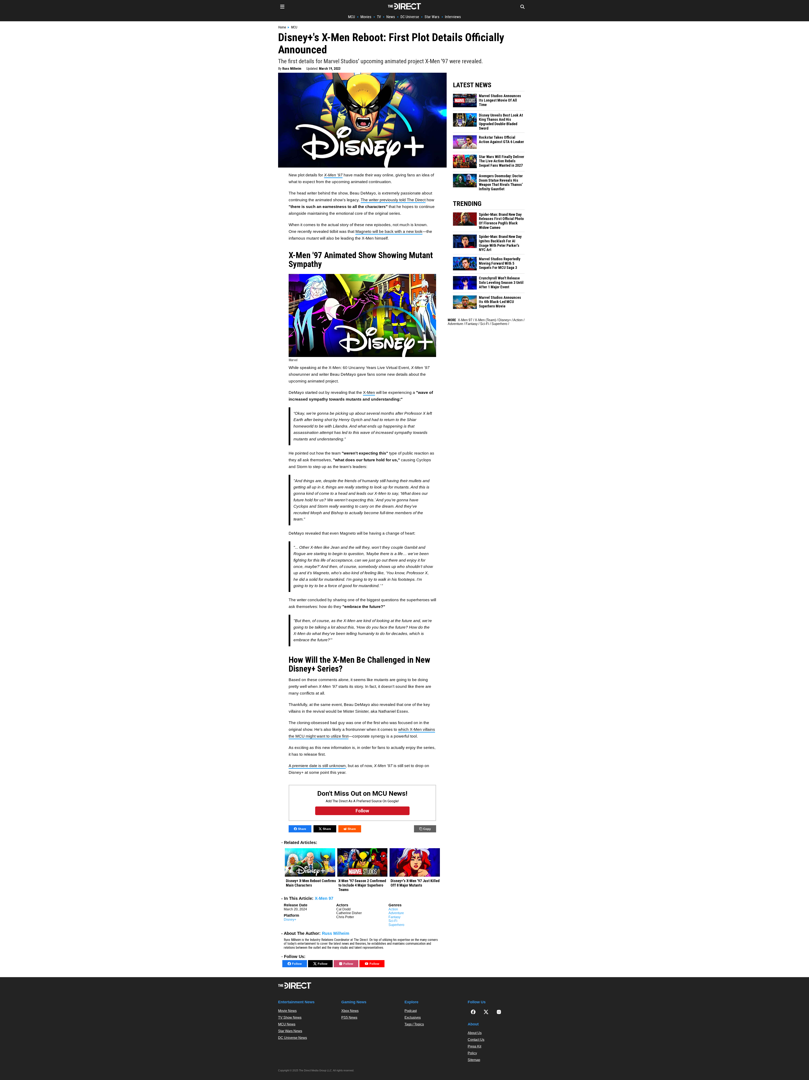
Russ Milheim (291, 69)
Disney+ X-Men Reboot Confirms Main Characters (311, 883)
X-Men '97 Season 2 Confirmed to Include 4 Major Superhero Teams (362, 885)
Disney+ (290, 919)
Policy (472, 1053)
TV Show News (289, 1017)
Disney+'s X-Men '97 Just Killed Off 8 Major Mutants (415, 883)
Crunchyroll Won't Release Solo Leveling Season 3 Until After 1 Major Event (501, 282)
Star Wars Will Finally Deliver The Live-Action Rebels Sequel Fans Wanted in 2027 (501, 161)
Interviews (453, 17)
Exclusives (412, 1017)
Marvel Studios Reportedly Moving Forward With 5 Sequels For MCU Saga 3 (499, 263)
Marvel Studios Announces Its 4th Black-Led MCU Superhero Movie (500, 301)
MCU (351, 17)
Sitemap (474, 1060)
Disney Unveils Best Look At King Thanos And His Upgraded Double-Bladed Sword (501, 121)
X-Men (369, 392)
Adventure (396, 913)
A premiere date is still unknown (317, 765)
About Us (475, 1033)
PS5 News (349, 1017)
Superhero (396, 925)
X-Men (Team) (485, 320)
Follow (297, 963)
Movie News (287, 1011)
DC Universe (409, 17)
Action (393, 909)
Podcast (410, 1011)
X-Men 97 (324, 898)
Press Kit (474, 1046)
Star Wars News (290, 1031)
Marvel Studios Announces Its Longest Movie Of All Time (500, 100)
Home (282, 27)
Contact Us (476, 1039)
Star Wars (432, 17)
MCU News (286, 1024)
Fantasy (394, 917)
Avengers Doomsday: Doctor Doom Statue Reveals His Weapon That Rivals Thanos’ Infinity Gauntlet (501, 182)
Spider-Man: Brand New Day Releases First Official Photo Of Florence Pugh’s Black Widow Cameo (501, 221)
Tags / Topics (414, 1024)
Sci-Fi (392, 921)
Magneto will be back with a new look (388, 231)
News (390, 17)
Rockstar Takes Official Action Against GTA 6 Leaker (501, 139)
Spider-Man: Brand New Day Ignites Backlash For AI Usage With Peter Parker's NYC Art (500, 243)
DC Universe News (292, 1038)
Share (302, 828)
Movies (365, 17)
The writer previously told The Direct (393, 200)
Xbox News (350, 1011)
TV (379, 17)
